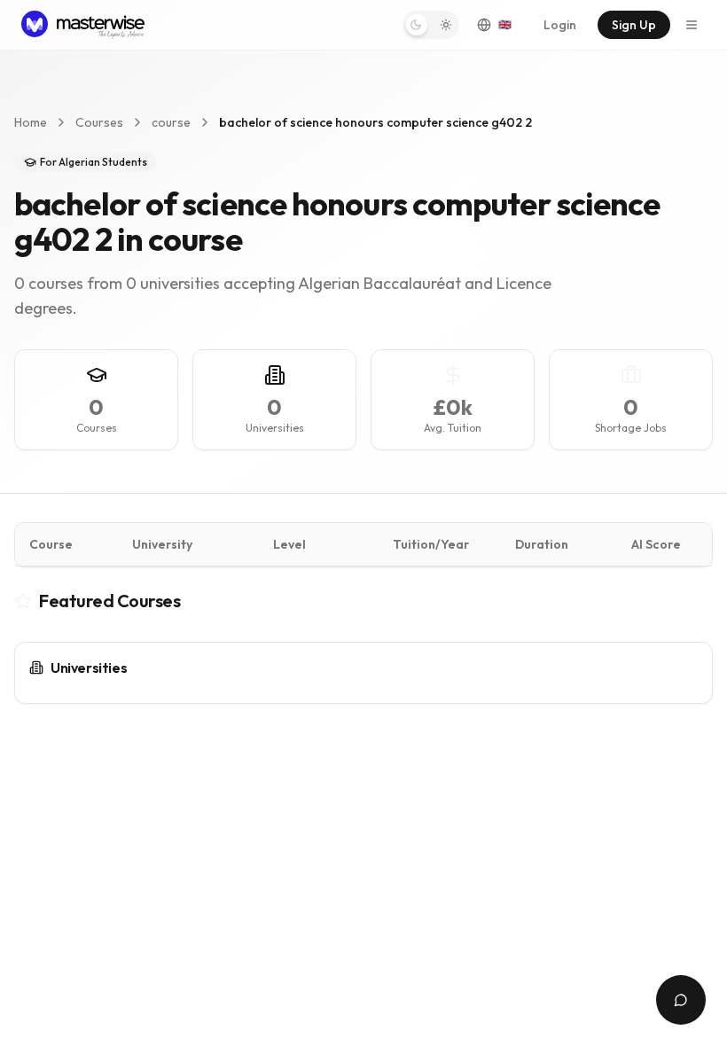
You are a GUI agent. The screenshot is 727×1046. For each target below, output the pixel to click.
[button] (431, 25)
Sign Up (634, 25)
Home (30, 122)
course (171, 122)
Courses (99, 122)
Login (559, 25)
